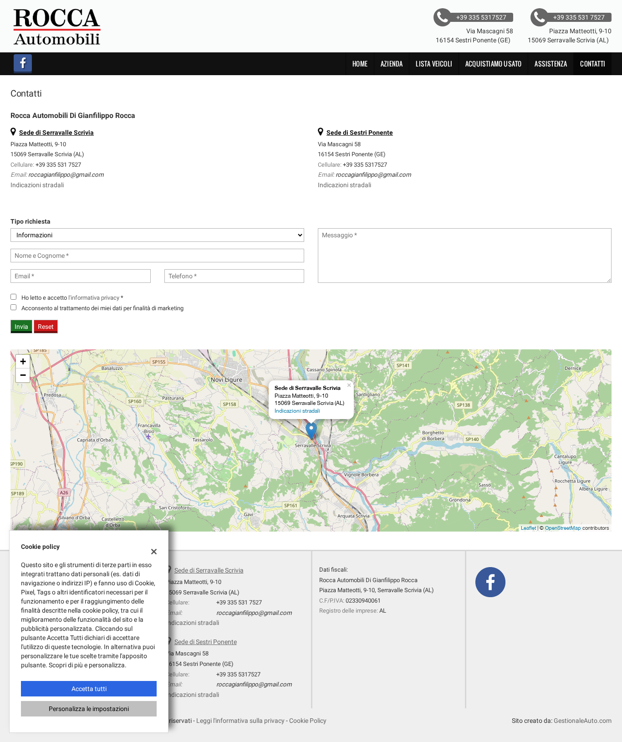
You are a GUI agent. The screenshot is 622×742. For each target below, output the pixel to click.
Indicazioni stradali (37, 185)
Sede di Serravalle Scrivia (209, 570)
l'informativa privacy (93, 297)
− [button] (23, 375)
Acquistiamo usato (493, 63)
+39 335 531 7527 (58, 164)
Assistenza (551, 63)
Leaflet (528, 528)
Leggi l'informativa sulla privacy (240, 720)
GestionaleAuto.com (583, 720)
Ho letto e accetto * (72, 297)
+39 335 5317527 (365, 164)
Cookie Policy (307, 720)
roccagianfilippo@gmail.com (66, 174)
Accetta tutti (89, 688)
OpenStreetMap (563, 528)
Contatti (592, 63)
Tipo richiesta (30, 221)
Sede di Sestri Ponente (205, 641)
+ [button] (23, 361)
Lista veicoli (434, 63)
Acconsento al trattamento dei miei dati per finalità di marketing (102, 308)
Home (359, 63)
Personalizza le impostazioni (89, 708)
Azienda (392, 63)
